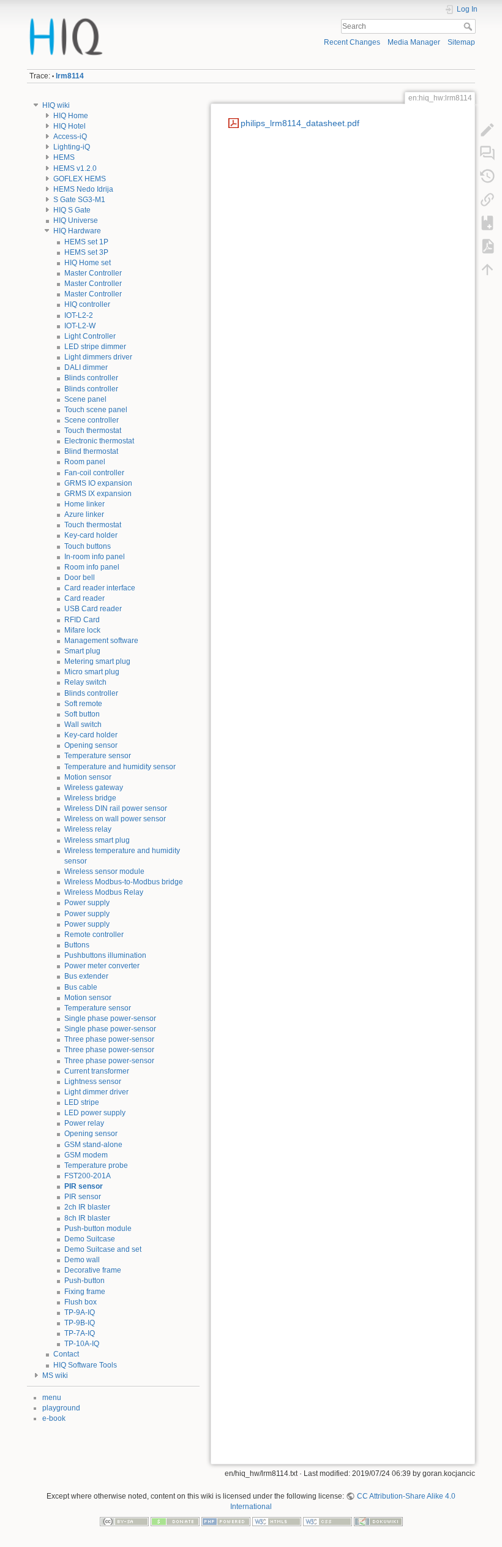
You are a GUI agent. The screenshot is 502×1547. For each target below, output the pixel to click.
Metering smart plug (97, 661)
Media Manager (414, 42)
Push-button (84, 1280)
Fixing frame (84, 1291)
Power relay (84, 1123)
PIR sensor (83, 1186)
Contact (66, 1354)
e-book (54, 1418)
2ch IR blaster (87, 1207)
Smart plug (82, 651)
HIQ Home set (87, 262)
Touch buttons (87, 546)
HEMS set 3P (86, 252)
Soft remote (83, 703)
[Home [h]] (137, 20)
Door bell (79, 577)
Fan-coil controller (94, 473)
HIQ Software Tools (85, 1365)
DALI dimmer (86, 367)
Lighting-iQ (71, 147)
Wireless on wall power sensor (115, 819)
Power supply (87, 902)
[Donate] (175, 1520)
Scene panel (85, 399)
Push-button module (98, 1228)
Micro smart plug (91, 672)
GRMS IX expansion (98, 493)
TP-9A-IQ (79, 1312)
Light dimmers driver (98, 357)
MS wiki (55, 1375)
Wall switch (83, 724)
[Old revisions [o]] (487, 176)
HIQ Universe (75, 220)
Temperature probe (96, 1165)
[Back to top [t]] (487, 269)
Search (469, 26)
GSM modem (86, 1155)
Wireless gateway (93, 787)
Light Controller (90, 336)
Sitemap (461, 42)
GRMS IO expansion (98, 483)
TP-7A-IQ (79, 1333)
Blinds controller (91, 378)
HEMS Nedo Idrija (83, 189)
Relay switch (85, 682)
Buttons (76, 945)
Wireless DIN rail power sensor (115, 808)
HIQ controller (87, 304)
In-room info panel (94, 556)
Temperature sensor (97, 755)
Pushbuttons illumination (105, 955)
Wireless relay (87, 829)
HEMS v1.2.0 (75, 168)
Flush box (80, 1302)
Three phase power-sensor (109, 1039)
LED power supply (95, 1112)
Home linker (84, 504)
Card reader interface (99, 588)
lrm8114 (70, 76)
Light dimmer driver (96, 1092)
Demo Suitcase (89, 1239)
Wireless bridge (90, 798)
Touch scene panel (95, 409)
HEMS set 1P (86, 242)
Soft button (82, 714)
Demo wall (82, 1259)
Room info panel (91, 567)
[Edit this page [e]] (487, 129)
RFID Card (82, 619)
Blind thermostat (91, 451)
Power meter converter (102, 966)
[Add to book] (487, 223)
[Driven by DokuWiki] (378, 1520)
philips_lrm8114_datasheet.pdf (300, 123)
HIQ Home (70, 115)
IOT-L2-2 (78, 315)
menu (51, 1397)
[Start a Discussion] (487, 153)
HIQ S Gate (72, 210)
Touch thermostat (92, 430)
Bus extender (86, 976)
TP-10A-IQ (81, 1343)
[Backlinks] (487, 199)
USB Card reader (93, 608)
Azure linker (84, 514)
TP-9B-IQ (79, 1323)
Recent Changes (352, 42)
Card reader (84, 598)
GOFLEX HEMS (79, 179)
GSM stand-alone (93, 1144)
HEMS (64, 157)
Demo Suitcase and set (102, 1249)
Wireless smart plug (97, 840)
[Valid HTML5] (276, 1520)
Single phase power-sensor (110, 1018)
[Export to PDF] (487, 246)
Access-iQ (70, 136)
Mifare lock (82, 630)
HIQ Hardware (77, 231)
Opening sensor (91, 745)
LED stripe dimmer (95, 346)
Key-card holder (91, 535)
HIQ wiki (56, 105)
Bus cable (80, 987)
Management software (101, 640)
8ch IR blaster (87, 1218)
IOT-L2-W (80, 326)
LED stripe (81, 1102)
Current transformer (96, 1071)
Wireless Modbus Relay (103, 892)
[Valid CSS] (327, 1520)
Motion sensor (87, 777)
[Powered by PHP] (225, 1520)
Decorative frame (92, 1270)
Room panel (84, 461)
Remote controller (94, 934)
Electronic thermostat (99, 441)
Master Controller (93, 273)
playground (61, 1408)
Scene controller (91, 420)
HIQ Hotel (69, 126)
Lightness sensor (92, 1081)
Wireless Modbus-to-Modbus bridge (123, 882)
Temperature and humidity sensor (120, 766)
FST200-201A (87, 1176)
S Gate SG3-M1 (79, 199)
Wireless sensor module (104, 871)
